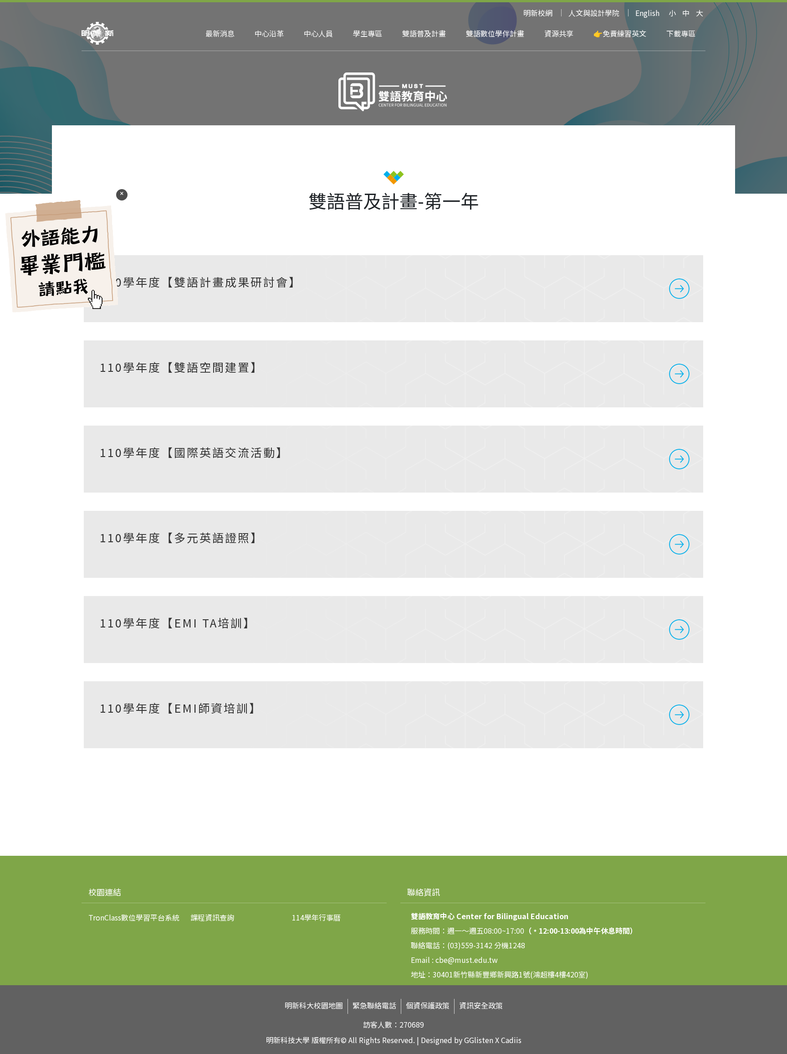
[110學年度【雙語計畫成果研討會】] (393, 288)
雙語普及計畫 (424, 33)
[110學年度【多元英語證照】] (393, 544)
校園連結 (104, 892)
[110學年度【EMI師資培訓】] (393, 714)
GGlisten (478, 1039)
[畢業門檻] (61, 313)
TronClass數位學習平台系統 (133, 917)
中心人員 (318, 33)
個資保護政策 (428, 1005)
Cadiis (511, 1039)
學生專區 (367, 33)
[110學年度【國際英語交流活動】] (393, 459)
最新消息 (220, 33)
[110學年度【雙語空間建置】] (393, 373)
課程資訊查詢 (212, 917)
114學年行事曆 (316, 917)
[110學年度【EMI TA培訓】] (393, 629)
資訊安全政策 (481, 1005)
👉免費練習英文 (619, 33)
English (647, 12)
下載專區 (680, 33)
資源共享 (558, 33)
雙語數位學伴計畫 (495, 33)
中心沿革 (269, 33)
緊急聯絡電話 (374, 1005)
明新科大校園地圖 (314, 1005)
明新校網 (537, 12)
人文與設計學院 (593, 12)
